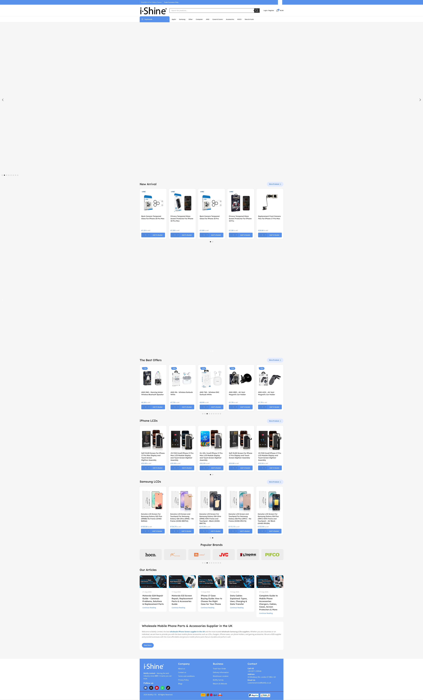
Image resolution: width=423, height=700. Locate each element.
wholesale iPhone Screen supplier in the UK (187, 631)
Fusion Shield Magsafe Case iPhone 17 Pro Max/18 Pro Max (211, 218)
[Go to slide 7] (15, 175)
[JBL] (199, 554)
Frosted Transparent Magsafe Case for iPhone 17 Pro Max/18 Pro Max (182, 218)
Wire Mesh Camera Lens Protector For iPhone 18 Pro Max (269, 218)
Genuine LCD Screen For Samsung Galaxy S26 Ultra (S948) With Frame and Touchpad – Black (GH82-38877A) (181, 518)
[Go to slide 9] (220, 413)
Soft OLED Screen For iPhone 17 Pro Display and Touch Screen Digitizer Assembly (240, 455)
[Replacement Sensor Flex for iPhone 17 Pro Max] (153, 202)
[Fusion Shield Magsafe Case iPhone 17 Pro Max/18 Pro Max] (211, 202)
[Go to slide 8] (17, 175)
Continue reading (149, 608)
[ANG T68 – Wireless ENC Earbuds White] (211, 378)
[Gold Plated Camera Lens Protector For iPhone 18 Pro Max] (241, 202)
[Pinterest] (157, 688)
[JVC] (224, 554)
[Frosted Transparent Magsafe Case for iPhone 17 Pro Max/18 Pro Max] (182, 202)
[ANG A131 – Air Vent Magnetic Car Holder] (270, 378)
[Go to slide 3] (6, 175)
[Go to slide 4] (8, 175)
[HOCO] (151, 554)
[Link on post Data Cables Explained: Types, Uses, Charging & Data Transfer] (240, 581)
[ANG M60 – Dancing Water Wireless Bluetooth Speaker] (153, 378)
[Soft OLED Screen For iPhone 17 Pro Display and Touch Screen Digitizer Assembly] (241, 439)
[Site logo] (153, 10)
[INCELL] (175, 554)
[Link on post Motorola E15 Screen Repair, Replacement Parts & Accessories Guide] (182, 581)
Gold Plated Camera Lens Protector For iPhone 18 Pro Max (240, 218)
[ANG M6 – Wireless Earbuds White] (182, 378)
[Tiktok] (168, 688)
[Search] (257, 10)
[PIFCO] (272, 554)
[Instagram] (151, 688)
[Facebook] (146, 688)
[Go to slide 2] (4, 175)
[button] (3, 100)
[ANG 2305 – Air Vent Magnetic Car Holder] (241, 378)
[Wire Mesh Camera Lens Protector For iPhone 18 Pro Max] (270, 202)
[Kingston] (248, 554)
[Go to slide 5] (11, 175)
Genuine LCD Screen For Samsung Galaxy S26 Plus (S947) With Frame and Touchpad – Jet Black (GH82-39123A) (239, 518)
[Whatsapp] (162, 688)
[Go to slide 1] (2, 175)
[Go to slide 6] (13, 175)
